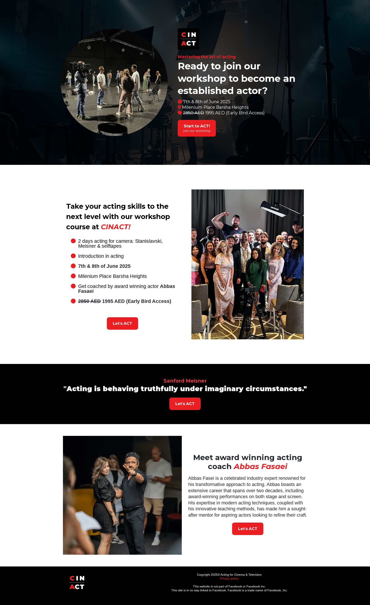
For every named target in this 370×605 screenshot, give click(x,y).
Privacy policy (229, 578)
